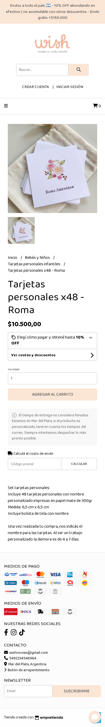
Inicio (13, 257)
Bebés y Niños (38, 257)
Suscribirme (77, 691)
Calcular (79, 464)
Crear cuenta (35, 87)
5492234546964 (22, 658)
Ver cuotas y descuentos (33, 355)
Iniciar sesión (69, 87)
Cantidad (13, 369)
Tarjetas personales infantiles (34, 264)
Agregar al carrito (52, 394)
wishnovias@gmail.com (28, 652)
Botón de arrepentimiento (28, 670)
